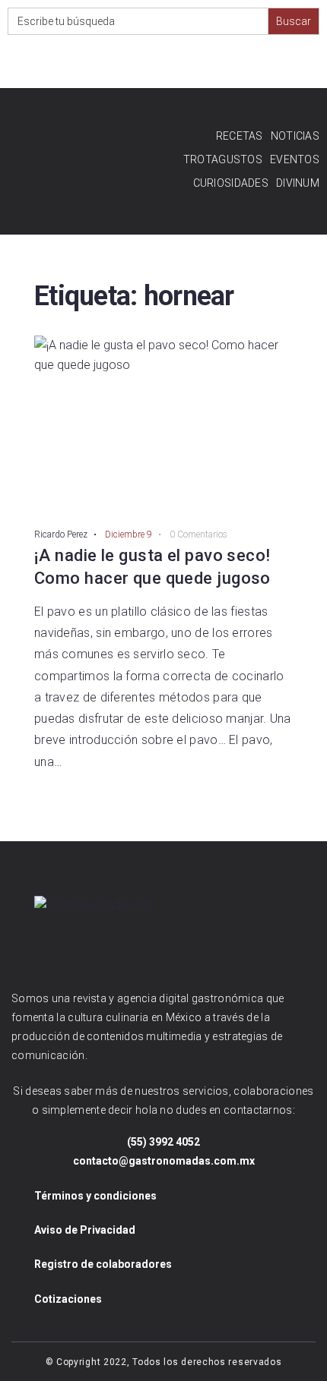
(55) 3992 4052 (163, 1142)
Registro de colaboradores (103, 1264)
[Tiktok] (279, 63)
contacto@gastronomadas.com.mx (164, 1161)
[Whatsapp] (249, 63)
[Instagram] (127, 63)
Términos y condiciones (95, 1196)
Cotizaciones (68, 1299)
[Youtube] (157, 63)
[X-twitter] (188, 63)
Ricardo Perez (60, 534)
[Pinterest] (218, 63)
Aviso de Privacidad (84, 1230)
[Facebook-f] (97, 63)
